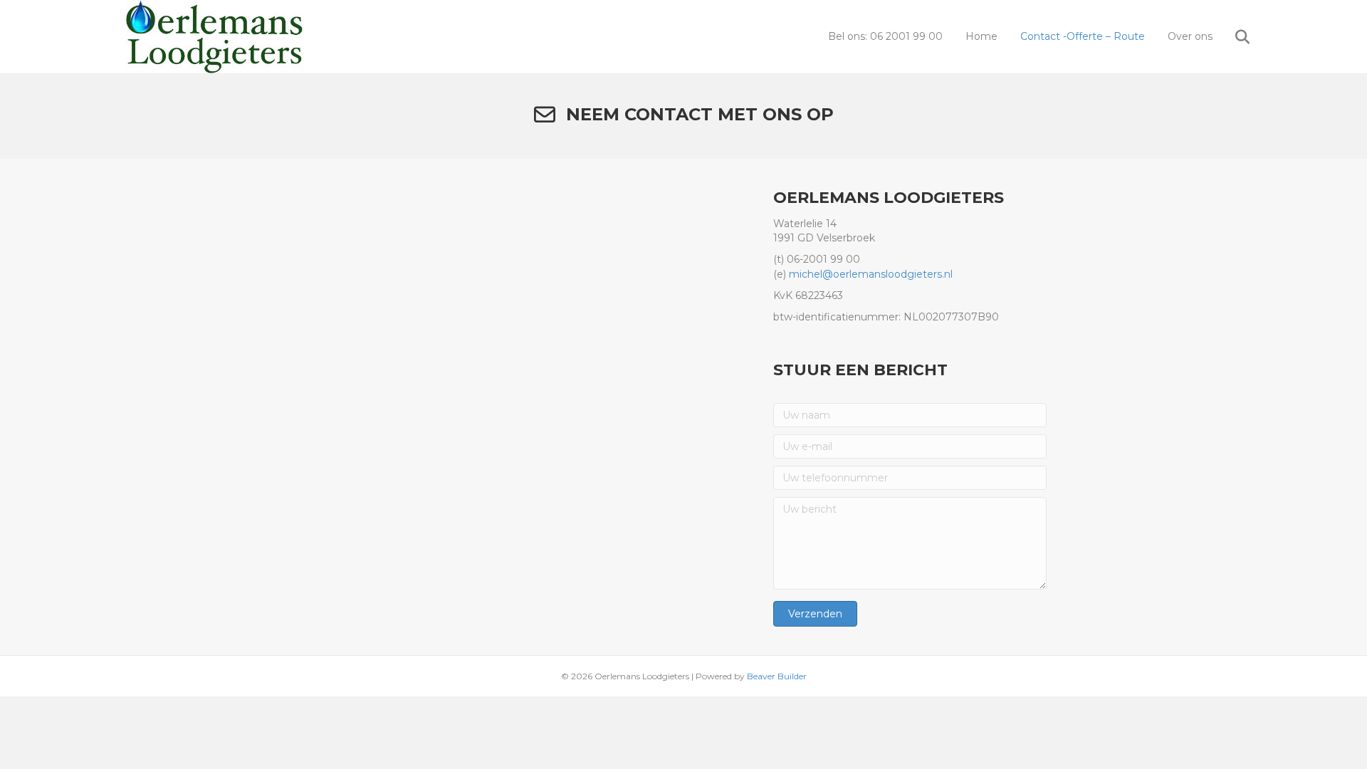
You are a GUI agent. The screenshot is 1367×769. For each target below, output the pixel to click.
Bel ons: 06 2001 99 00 (885, 36)
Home (981, 36)
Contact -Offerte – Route (1082, 36)
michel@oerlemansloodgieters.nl (871, 274)
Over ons (1190, 36)
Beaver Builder (777, 676)
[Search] (1233, 37)
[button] (815, 614)
